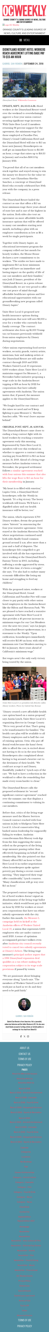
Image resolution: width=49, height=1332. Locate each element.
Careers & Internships (24, 1172)
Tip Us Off (24, 1305)
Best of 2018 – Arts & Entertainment (26, 1092)
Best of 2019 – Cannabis (26, 1127)
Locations (26, 1157)
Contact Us (24, 1054)
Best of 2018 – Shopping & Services (26, 1107)
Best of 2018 (24, 1088)
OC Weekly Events (24, 1276)
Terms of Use (24, 1059)
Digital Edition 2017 (26, 1221)
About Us (24, 1048)
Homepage (24, 1227)
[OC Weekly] (11, 25)
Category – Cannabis (24, 1182)
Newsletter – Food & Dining (26, 1260)
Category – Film (25, 1187)
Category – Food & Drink (24, 1192)
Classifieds (24, 1207)
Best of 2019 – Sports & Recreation (26, 1142)
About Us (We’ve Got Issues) (24, 1074)
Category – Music (24, 1197)
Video (24, 1310)
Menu (27, 40)
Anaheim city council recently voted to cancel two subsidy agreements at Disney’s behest (24, 947)
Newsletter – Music (26, 1265)
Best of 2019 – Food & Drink (26, 1132)
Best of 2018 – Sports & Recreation (26, 1112)
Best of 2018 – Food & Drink (26, 1102)
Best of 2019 (24, 1118)
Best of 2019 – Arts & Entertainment (26, 1122)
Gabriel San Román (12, 63)
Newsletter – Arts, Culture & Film (26, 1241)
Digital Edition (24, 1217)
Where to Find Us (24, 1315)
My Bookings (26, 1162)
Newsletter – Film (26, 1255)
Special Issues (24, 1291)
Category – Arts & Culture (24, 1177)
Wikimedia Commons (27, 100)
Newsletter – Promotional (26, 1270)
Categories (26, 1152)
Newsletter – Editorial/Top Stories (26, 1245)
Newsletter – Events (26, 1250)
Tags (26, 1166)
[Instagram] (28, 1036)
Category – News (24, 1202)
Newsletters (24, 1236)
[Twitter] (24, 1036)
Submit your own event (24, 1296)
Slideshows (24, 1286)
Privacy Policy (24, 1065)
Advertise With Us (24, 1079)
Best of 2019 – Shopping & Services (26, 1137)
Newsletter (24, 1231)
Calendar (24, 1148)
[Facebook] (21, 1036)
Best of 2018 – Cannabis (26, 1097)
